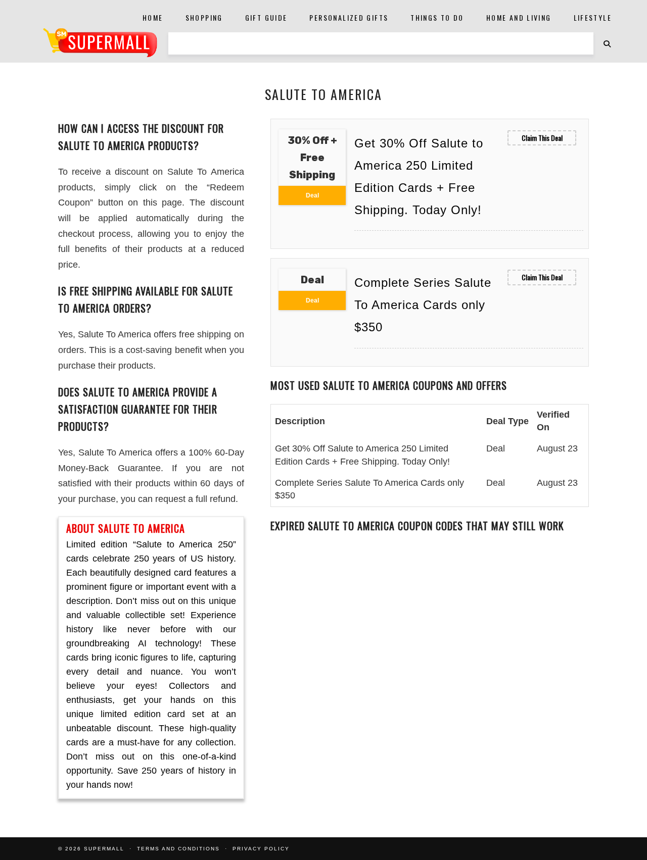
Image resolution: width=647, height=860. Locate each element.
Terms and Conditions (178, 848)
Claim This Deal (542, 137)
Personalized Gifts (348, 17)
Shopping (204, 17)
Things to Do (437, 17)
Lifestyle (593, 17)
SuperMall (104, 848)
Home (153, 17)
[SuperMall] (100, 42)
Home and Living (518, 17)
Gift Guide (266, 17)
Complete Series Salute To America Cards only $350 (422, 305)
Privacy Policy (261, 848)
